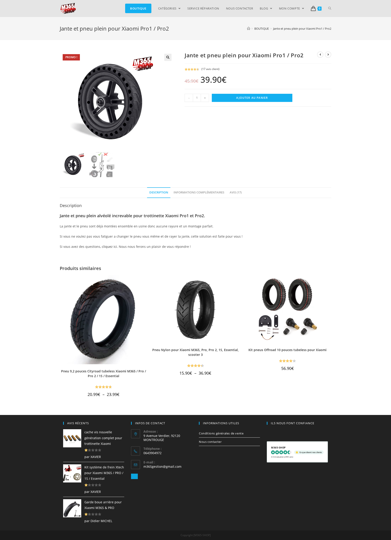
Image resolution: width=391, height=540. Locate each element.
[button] (168, 57)
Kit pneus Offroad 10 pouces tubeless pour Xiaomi (287, 350)
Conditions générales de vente (221, 433)
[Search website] (330, 8)
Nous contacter (210, 442)
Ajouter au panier (252, 98)
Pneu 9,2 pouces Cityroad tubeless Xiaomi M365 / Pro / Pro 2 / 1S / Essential (103, 373)
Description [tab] (158, 192)
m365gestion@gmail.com (162, 466)
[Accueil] (248, 29)
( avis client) (210, 69)
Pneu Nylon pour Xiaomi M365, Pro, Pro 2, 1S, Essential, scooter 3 (195, 352)
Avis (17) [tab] (236, 192)
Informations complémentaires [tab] (199, 192)
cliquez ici (109, 246)
